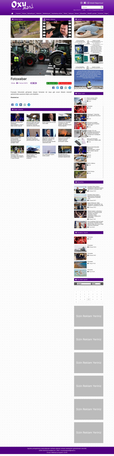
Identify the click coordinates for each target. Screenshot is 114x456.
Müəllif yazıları (92, 13)
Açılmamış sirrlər (57, 13)
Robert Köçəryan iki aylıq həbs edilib (49, 123)
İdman (77, 13)
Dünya (24, 13)
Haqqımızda (95, 10)
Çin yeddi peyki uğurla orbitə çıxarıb (48, 155)
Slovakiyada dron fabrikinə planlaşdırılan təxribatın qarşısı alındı (64, 156)
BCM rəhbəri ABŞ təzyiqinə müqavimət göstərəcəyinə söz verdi (33, 139)
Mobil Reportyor (96, 3)
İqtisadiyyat (31, 13)
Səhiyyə (71, 13)
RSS (58, 450)
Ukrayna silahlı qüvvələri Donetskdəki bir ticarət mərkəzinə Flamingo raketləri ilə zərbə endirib (33, 124)
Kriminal (100, 13)
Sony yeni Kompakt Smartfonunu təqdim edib (94, 139)
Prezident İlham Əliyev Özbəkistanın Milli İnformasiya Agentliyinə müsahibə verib (95, 188)
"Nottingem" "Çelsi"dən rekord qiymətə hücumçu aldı (93, 116)
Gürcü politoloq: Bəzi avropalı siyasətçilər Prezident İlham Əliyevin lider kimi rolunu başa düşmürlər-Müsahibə (95, 223)
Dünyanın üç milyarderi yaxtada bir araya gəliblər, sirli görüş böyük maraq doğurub (64, 124)
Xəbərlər (38, 13)
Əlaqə (101, 10)
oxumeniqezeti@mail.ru (68, 450)
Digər (106, 13)
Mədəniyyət (46, 13)
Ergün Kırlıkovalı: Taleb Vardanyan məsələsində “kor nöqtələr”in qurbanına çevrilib (95, 204)
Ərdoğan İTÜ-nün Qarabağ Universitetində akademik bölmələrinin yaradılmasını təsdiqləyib (93, 132)
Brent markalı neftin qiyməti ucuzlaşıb (92, 98)
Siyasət (18, 13)
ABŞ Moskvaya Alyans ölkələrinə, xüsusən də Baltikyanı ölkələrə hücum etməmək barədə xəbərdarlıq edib (48, 140)
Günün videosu (91, 163)
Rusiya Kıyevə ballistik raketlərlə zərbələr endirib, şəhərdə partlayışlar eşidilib (64, 139)
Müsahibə (83, 13)
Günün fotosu (90, 171)
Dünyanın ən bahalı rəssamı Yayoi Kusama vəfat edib (93, 124)
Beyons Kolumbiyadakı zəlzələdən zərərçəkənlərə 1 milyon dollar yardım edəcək (17, 124)
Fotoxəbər (89, 106)
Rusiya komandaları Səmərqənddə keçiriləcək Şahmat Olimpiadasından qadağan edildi (16, 140)
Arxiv (90, 10)
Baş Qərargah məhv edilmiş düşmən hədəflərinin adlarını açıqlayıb (32, 156)
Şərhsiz (89, 155)
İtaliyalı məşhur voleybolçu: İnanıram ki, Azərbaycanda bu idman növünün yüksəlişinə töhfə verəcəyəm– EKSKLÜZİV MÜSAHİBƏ (94, 214)
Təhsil (65, 13)
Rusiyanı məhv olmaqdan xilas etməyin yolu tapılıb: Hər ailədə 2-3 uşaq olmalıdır (17, 156)
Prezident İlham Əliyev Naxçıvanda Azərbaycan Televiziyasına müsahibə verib (94, 196)
